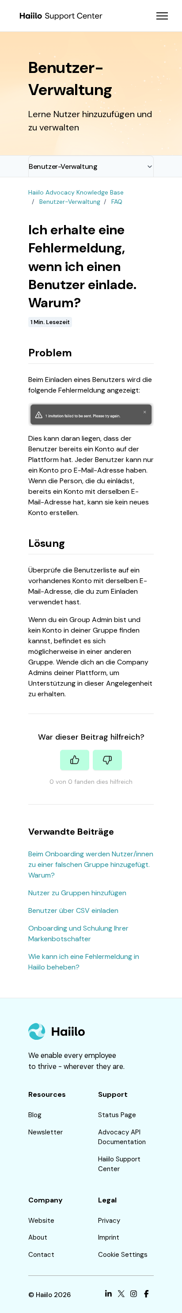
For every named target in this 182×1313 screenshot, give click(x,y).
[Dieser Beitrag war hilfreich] (74, 760)
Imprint (108, 1237)
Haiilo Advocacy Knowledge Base (76, 192)
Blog (35, 1115)
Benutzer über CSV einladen (73, 910)
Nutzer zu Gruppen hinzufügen (77, 892)
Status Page (117, 1115)
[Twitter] (121, 1295)
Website (41, 1220)
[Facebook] (146, 1295)
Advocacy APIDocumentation (122, 1137)
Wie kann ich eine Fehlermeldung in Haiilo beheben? (83, 962)
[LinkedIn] (108, 1295)
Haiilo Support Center (119, 1164)
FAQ (116, 202)
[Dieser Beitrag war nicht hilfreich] (107, 760)
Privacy (109, 1220)
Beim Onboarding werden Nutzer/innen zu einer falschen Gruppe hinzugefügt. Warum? (90, 864)
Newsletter (45, 1132)
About (37, 1237)
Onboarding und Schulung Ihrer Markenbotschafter (78, 933)
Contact (41, 1254)
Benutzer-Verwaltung (63, 166)
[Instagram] (133, 1295)
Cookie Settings (123, 1254)
